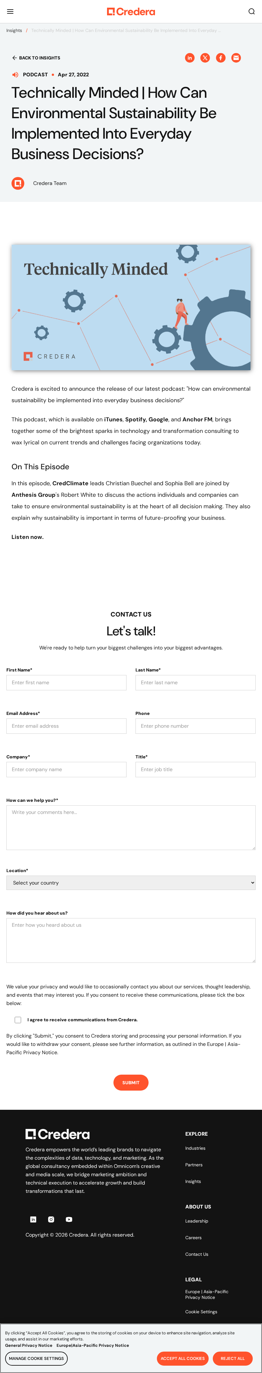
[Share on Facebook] (221, 58)
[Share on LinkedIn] (190, 58)
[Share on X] (205, 58)
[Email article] (236, 58)
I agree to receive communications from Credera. (82, 1020)
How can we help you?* (32, 800)
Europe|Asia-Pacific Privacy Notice (93, 1345)
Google (158, 419)
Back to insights (39, 58)
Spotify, (136, 419)
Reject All (233, 1358)
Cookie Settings (201, 1312)
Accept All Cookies (183, 1358)
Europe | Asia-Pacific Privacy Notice (206, 1294)
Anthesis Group (34, 495)
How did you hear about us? (37, 913)
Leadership (196, 1221)
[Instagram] (51, 1219)
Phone (142, 713)
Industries (195, 1148)
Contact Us (196, 1254)
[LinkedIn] (33, 1219)
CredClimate (70, 483)
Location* (17, 870)
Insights (14, 30)
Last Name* (148, 670)
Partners (194, 1165)
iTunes (113, 419)
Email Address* (23, 713)
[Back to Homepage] (131, 11)
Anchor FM (197, 419)
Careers (193, 1237)
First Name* (19, 670)
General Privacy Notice (28, 1345)
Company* (18, 757)
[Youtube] (69, 1219)
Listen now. (28, 537)
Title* (141, 757)
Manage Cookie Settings (36, 1358)
